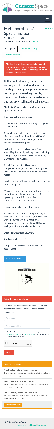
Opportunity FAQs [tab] (29, 48)
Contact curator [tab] (12, 54)
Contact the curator (14, 258)
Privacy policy (43, 425)
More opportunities (13, 405)
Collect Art (35, 41)
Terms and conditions (26, 425)
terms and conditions (14, 334)
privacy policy (29, 334)
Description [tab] (9, 48)
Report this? (49, 28)
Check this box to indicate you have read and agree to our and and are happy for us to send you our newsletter (28, 334)
